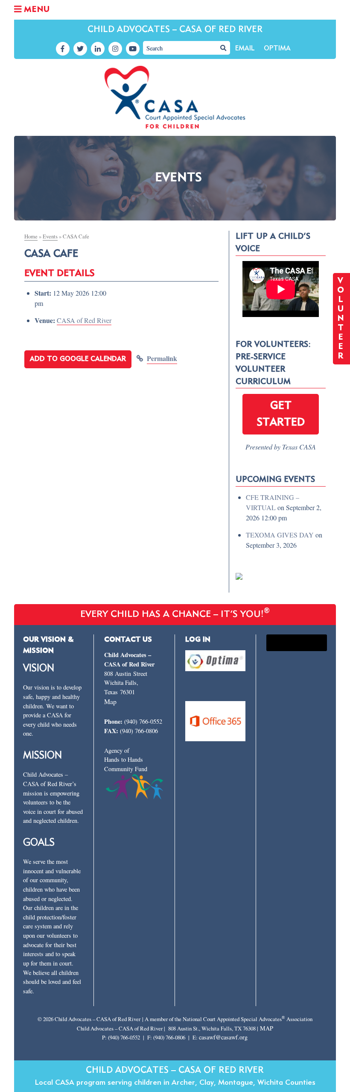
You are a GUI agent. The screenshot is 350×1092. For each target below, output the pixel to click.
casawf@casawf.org (223, 1037)
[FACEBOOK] (63, 49)
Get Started (281, 414)
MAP (266, 1028)
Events (50, 236)
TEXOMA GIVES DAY (280, 534)
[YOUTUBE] (133, 49)
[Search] (223, 48)
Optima (277, 48)
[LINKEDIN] (98, 49)
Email (245, 48)
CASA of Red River (84, 320)
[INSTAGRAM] (115, 49)
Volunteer (341, 319)
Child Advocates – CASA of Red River (175, 29)
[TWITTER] (80, 49)
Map (110, 701)
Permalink (162, 358)
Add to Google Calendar (78, 359)
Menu (35, 10)
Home (31, 236)
